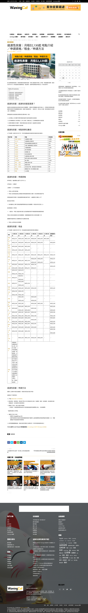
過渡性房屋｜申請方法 (14, 98)
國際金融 (19, 34)
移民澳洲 (75, 555)
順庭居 (16, 149)
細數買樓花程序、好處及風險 (13, 546)
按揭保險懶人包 (10, 544)
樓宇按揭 (23, 36)
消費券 (73, 553)
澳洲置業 (9, 557)
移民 (37, 36)
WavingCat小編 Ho (12, 51)
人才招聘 (43, 599)
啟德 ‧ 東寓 (18, 164)
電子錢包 (75, 560)
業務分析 (61, 553)
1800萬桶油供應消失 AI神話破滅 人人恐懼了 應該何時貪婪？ (69, 91)
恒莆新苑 (17, 160)
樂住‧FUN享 (18, 166)
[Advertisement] (44, 22)
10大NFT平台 (61, 526)
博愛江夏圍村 (18, 139)
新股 (78, 550)
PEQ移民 (73, 540)
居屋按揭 (35, 532)
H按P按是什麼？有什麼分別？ (39, 519)
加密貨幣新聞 (49, 1)
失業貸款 (70, 547)
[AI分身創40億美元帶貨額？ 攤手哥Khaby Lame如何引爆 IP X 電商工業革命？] (31, 481)
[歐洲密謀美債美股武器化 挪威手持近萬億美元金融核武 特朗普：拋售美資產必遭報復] (47, 465)
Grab (65, 540)
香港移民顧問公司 (62, 530)
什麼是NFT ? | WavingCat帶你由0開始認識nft (43, 563)
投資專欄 (42, 34)
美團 (78, 558)
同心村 (16, 141)
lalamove (69, 540)
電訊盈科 (61, 562)
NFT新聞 (32, 1)
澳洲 (60, 555)
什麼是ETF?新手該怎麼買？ (39, 567)
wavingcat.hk (32, 427)
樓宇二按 (35, 528)
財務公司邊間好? (62, 519)
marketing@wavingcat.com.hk (38, 598)
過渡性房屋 (13, 434)
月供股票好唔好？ (37, 573)
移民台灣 (71, 555)
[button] (79, 34)
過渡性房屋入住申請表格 (16, 398)
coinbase (61, 540)
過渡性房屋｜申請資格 (14, 95)
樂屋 (16, 171)
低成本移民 (70, 543)
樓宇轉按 (35, 524)
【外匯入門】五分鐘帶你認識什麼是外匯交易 (42, 565)
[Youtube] (80, 1)
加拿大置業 (9, 565)
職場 (8, 469)
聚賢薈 (16, 169)
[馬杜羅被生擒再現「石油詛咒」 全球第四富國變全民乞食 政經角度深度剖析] (14, 481)
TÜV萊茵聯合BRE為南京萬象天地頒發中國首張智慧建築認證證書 (44, 451)
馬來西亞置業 (10, 567)
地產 (11, 40)
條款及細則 (33, 599)
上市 (66, 543)
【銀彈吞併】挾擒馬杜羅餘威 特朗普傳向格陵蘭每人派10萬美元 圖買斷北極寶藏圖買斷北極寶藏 (47, 489)
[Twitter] (77, 1)
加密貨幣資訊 (50, 34)
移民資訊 (59, 34)
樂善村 (16, 147)
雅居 (9, 283)
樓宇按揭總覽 (36, 522)
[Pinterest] (15, 442)
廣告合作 (68, 36)
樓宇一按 (35, 526)
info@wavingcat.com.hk (37, 597)
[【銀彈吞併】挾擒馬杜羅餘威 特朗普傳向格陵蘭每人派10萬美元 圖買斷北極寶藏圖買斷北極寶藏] (47, 481)
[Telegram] (24, 442)
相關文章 (10, 457)
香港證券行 (60, 524)
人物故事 (25, 485)
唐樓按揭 (35, 530)
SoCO (9, 277)
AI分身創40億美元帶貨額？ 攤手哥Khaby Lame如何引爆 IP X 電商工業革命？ (31, 489)
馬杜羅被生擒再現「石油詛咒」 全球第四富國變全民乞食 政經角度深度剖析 (14, 489)
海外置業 (30, 36)
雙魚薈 (16, 156)
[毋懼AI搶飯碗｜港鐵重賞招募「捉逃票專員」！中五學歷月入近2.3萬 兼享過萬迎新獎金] (14, 465)
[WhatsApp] (18, 442)
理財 (23, 1)
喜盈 (16, 143)
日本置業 (9, 555)
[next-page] (10, 493)
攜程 (70, 550)
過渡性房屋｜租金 (13, 97)
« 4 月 (69, 82)
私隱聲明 (28, 599)
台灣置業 (9, 563)
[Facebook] (73, 1)
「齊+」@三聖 (9, 266)
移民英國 (65, 557)
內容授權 (39, 599)
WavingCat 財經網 (23, 607)
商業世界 (27, 34)
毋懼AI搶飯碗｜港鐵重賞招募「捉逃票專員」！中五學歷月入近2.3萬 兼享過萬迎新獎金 (14, 472)
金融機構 (60, 36)
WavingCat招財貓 (42, 427)
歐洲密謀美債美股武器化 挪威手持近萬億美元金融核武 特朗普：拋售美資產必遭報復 (47, 472)
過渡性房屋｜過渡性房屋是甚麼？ (16, 92)
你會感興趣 (18, 457)
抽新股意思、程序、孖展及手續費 (40, 569)
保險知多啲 (35, 575)
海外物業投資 (67, 34)
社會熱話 (38, 1)
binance (66, 538)
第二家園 (71, 557)
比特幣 (67, 552)
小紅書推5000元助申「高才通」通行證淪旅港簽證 (18, 451)
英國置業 (9, 561)
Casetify (74, 538)
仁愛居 (16, 158)
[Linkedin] (21, 442)
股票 (60, 560)
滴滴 (77, 553)
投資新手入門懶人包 (37, 571)
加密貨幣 (63, 545)
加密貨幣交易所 (61, 528)
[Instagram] (75, 1)
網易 (75, 557)
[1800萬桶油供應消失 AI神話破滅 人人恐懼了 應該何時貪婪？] (31, 465)
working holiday (62, 543)
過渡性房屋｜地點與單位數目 (15, 94)
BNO (70, 538)
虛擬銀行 (60, 522)
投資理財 (34, 34)
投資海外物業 (66, 550)
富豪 (74, 547)
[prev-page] (8, 493)
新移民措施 (74, 550)
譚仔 (69, 560)
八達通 (74, 543)
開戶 (72, 560)
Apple (61, 538)
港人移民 (43, 1)
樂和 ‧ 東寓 (18, 162)
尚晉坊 (16, 154)
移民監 (60, 557)
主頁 (8, 40)
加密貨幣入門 (44, 36)
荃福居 (16, 152)
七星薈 (16, 145)
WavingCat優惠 (56, 1)
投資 (20, 1)
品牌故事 (28, 1)
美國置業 (9, 559)
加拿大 (77, 545)
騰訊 (65, 562)
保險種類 (53, 36)
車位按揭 (35, 534)
